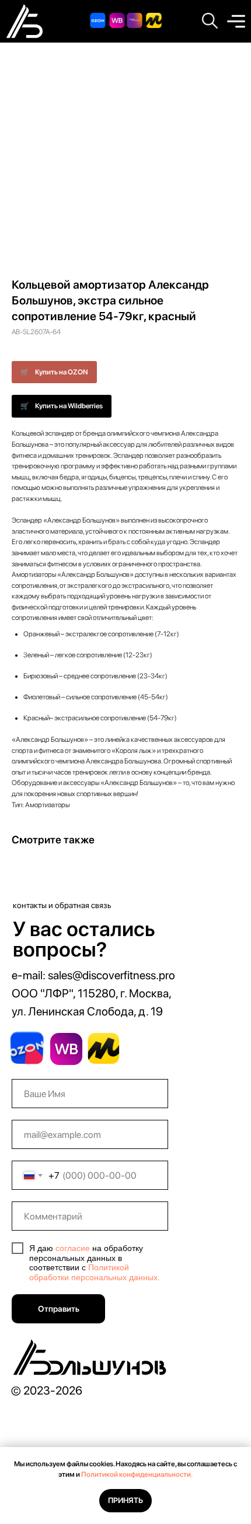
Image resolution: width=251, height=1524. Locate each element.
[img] (236, 21)
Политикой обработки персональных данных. (94, 1272)
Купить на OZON (61, 372)
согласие (72, 1248)
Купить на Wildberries (69, 406)
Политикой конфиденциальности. (137, 1474)
